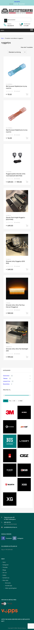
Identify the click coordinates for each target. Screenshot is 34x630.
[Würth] (9, 490)
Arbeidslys (9, 346)
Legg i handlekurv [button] (27, 94)
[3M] (9, 418)
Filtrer (5, 401)
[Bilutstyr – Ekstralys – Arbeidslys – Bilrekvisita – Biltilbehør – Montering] (17, 13)
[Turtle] (24, 476)
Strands (8, 303)
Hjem (2, 38)
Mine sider (5, 580)
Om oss (5, 572)
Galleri (4, 575)
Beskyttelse (6, 384)
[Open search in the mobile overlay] (17, 19)
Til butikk (5, 567)
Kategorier (6, 565)
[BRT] (24, 433)
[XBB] (24, 490)
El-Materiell (9, 84)
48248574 (10, 26)
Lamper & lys (6, 381)
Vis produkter (27, 182)
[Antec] (9, 433)
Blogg (4, 570)
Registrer (22, 4)
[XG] (9, 505)
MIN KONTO (17, 1)
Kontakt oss (6, 578)
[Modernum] (9, 462)
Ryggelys (8, 215)
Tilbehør (5, 378)
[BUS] (9, 447)
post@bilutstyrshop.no (10, 527)
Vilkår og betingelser (11, 588)
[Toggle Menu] (31, 30)
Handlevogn (8, 585)
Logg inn (15, 4)
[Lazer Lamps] (24, 447)
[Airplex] (24, 418)
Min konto (8, 583)
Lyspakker (8, 171)
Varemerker (6, 375)
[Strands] (9, 476)
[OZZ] (24, 462)
